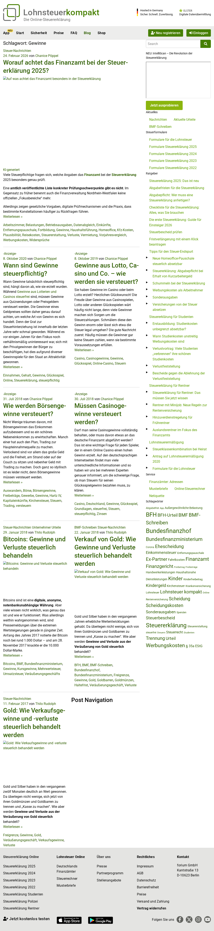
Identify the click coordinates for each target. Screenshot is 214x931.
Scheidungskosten (164, 605)
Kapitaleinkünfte (15, 501)
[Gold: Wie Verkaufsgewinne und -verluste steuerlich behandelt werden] (35, 762)
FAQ (74, 33)
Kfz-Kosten (125, 230)
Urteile (56, 527)
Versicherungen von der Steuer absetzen (175, 307)
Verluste (73, 235)
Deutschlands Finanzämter (67, 869)
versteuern (23, 506)
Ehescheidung (169, 546)
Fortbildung (46, 230)
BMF (20, 664)
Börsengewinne (44, 491)
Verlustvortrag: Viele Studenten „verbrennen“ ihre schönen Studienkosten (175, 354)
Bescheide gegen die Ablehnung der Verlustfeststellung (179, 376)
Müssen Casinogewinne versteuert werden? (100, 414)
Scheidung (179, 598)
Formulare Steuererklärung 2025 (173, 147)
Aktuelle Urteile (184, 120)
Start (20, 33)
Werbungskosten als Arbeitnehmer (178, 290)
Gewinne (62, 230)
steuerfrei (100, 509)
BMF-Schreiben (85, 527)
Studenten (189, 632)
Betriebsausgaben (59, 225)
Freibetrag (179, 567)
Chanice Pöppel (46, 56)
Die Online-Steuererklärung (47, 19)
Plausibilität (12, 235)
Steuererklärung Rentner (21, 908)
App (6, 33)
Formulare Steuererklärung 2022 (173, 168)
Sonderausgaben (165, 297)
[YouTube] (207, 919)
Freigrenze (121, 675)
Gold (92, 680)
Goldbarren (105, 680)
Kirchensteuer (39, 501)
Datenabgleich (84, 225)
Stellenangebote (109, 880)
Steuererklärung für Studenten (171, 317)
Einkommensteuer (161, 552)
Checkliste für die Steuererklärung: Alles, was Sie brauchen (174, 210)
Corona (150, 547)
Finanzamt (92, 175)
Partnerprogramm (110, 873)
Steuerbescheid (160, 618)
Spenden (181, 612)
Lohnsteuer (152, 592)
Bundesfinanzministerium (43, 664)
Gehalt (26, 375)
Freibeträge (11, 496)
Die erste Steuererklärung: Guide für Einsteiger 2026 (175, 222)
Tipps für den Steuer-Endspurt (171, 252)
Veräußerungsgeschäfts (42, 674)
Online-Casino (103, 363)
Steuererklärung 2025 (19, 866)
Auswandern (12, 491)
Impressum (145, 866)
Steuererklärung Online (21, 857)
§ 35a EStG (194, 646)
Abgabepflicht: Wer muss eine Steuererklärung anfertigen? (171, 197)
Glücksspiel (55, 375)
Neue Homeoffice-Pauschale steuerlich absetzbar (173, 261)
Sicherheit (39, 33)
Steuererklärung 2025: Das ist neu (174, 181)
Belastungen (35, 225)
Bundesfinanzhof (87, 670)
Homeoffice (107, 230)
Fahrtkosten (176, 560)
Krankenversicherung (198, 586)
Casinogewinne (97, 358)
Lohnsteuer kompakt (181, 591)
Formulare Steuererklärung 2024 (173, 154)
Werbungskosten (15, 240)
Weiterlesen (13, 217)
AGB (140, 873)
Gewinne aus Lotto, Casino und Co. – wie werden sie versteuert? (106, 273)
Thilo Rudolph (44, 532)
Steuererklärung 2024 (19, 873)
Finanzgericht (159, 566)
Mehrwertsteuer (49, 669)
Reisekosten (31, 235)
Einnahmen (11, 375)
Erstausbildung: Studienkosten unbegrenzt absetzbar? (175, 326)
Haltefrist (81, 685)
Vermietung (89, 235)
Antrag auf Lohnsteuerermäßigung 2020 (178, 459)
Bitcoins (9, 664)
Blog (87, 33)
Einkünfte (103, 225)
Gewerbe (27, 496)
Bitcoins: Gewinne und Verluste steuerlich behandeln (34, 547)
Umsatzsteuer (13, 674)
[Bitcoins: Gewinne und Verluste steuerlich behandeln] (35, 579)
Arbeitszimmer (13, 225)
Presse (102, 866)
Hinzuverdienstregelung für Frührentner (172, 420)
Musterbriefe (158, 489)
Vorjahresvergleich (112, 235)
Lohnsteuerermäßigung (166, 442)
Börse (27, 491)
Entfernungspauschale (19, 230)
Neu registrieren (167, 33)
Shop (102, 33)
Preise (59, 33)
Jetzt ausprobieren (164, 105)
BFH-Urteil (168, 515)
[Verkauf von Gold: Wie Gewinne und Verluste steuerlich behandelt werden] (106, 591)
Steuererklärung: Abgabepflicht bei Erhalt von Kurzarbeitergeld (178, 273)
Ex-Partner (156, 559)
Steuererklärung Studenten (23, 894)
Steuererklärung (124, 175)
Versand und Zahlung (153, 901)
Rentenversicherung (157, 599)
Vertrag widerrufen (151, 908)
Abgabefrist (152, 508)
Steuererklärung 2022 (19, 887)
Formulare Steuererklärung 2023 (173, 161)
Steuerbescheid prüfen (165, 232)
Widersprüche (39, 240)
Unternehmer (41, 527)
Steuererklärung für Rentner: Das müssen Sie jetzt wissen (176, 395)
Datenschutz (146, 880)
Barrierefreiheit (148, 887)
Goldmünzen (124, 680)
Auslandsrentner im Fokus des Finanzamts (175, 432)
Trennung (155, 638)
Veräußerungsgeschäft (106, 685)
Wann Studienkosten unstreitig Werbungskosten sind (175, 339)
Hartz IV (55, 496)
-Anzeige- (10, 254)
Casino (79, 358)
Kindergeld (156, 585)
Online (8, 380)
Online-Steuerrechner (190, 489)
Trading (8, 506)
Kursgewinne (26, 669)
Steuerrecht (174, 632)
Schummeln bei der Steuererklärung (179, 283)
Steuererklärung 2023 (19, 880)
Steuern (120, 363)
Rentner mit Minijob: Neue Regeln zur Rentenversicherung (180, 407)
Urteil (171, 638)
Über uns (104, 857)
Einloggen (200, 33)
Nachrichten (158, 120)
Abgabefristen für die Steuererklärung (176, 188)
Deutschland (95, 504)
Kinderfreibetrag (193, 579)
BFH (77, 665)
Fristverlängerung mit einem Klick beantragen (173, 242)
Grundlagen (83, 509)
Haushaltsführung (83, 230)
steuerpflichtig (49, 380)
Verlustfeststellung (166, 366)
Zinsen (102, 514)
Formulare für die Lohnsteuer (170, 140)
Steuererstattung (53, 235)
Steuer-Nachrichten (17, 51)
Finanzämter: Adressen (166, 482)
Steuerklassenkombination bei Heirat (180, 449)
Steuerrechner (67, 879)
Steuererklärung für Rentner (169, 386)
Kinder (175, 578)
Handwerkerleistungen (160, 572)
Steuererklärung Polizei (20, 901)
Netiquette (156, 496)
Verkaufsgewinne (51, 840)
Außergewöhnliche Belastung (184, 508)
